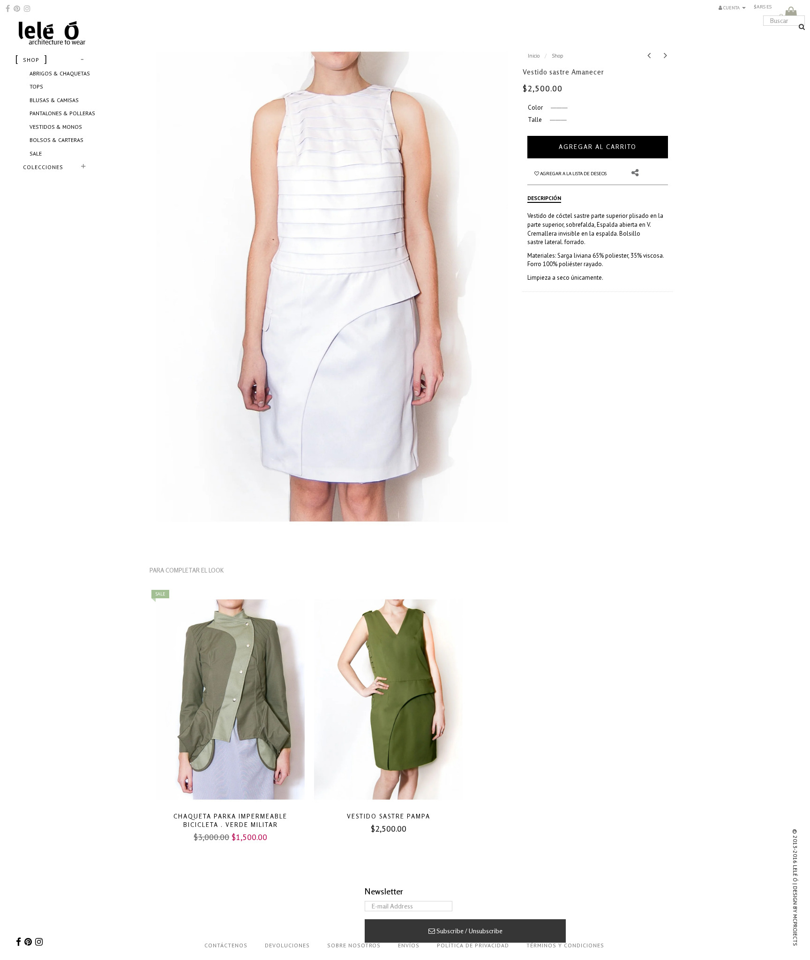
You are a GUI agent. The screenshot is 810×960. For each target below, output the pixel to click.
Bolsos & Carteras (56, 139)
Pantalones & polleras (62, 113)
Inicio (534, 55)
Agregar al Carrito (598, 146)
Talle (535, 120)
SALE (36, 153)
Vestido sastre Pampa (388, 816)
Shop (557, 55)
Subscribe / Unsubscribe (468, 931)
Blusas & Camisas (54, 100)
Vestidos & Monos (56, 126)
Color (535, 108)
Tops (36, 86)
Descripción (544, 197)
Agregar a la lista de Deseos (566, 173)
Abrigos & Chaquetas (60, 73)
